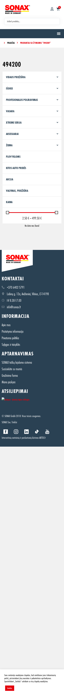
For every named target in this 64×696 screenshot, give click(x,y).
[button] (58, 33)
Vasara (10, 111)
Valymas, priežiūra (17, 191)
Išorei (9, 88)
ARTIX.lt (42, 438)
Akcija (9, 179)
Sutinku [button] (9, 688)
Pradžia (11, 42)
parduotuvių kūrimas (30, 438)
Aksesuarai (12, 134)
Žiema (9, 145)
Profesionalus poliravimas (22, 100)
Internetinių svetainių (10, 438)
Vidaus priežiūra (15, 77)
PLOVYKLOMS (13, 157)
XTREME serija (14, 122)
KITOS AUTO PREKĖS (16, 168)
